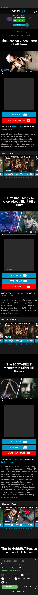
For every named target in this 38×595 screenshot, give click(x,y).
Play (17, 174)
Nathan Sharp (6, 129)
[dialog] (19, 576)
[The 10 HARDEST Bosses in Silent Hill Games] (19, 163)
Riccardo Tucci (17, 127)
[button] (7, 178)
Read (27, 174)
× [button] (36, 560)
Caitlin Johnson (7, 296)
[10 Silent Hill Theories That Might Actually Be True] (19, 514)
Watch (7, 174)
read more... (31, 147)
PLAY (18, 25)
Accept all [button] (9, 587)
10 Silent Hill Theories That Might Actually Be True (19, 508)
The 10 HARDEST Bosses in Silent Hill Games (17, 158)
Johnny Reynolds (18, 293)
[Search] (35, 11)
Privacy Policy (18, 568)
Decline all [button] (28, 587)
